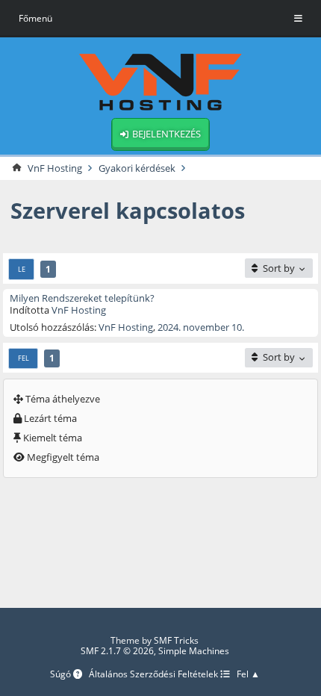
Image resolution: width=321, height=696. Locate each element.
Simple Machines (193, 650)
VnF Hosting (79, 310)
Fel (23, 358)
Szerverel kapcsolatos (127, 210)
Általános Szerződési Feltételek (154, 674)
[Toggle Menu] (298, 18)
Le (21, 269)
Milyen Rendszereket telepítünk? (82, 298)
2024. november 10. (201, 327)
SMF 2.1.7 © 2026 (117, 650)
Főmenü (35, 18)
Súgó (61, 674)
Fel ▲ (248, 674)
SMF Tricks (176, 640)
